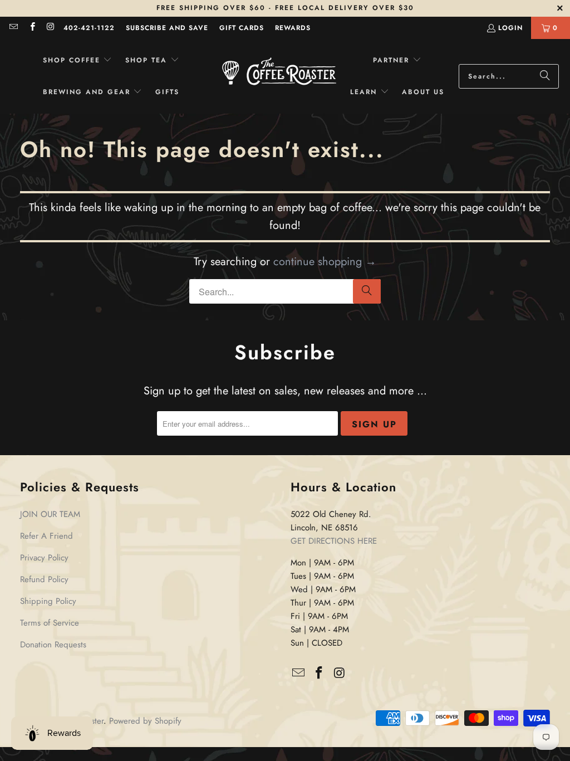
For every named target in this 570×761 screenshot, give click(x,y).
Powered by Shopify (145, 721)
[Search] (545, 76)
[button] (77, 60)
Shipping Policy (48, 601)
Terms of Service (49, 623)
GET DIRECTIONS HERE (334, 541)
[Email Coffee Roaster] (13, 28)
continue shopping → (324, 261)
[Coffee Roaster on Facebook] (31, 28)
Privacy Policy (44, 558)
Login (510, 28)
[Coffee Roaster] (279, 76)
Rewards (293, 28)
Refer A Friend (46, 536)
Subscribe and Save (167, 28)
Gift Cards (241, 28)
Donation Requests (53, 644)
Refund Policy (44, 579)
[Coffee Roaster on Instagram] (50, 28)
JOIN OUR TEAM (50, 514)
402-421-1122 (89, 28)
